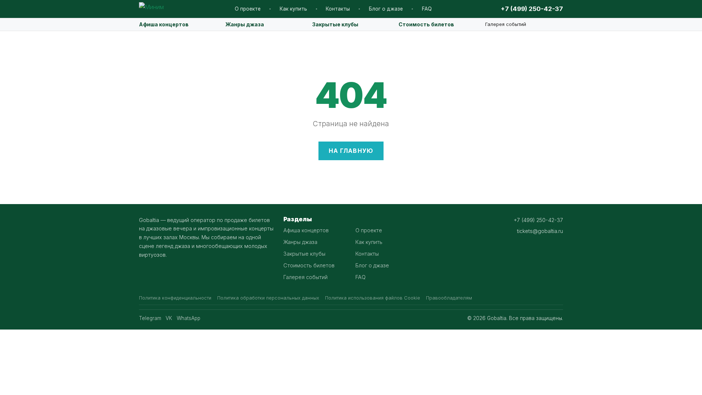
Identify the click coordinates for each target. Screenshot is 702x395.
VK (169, 318)
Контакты (338, 9)
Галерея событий (505, 24)
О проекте (248, 9)
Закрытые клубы (335, 24)
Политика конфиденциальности (175, 298)
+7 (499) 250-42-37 (532, 8)
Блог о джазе (386, 9)
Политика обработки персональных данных (268, 298)
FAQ (427, 9)
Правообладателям (449, 298)
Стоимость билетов (426, 24)
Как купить (293, 9)
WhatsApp (188, 318)
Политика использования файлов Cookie (372, 298)
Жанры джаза (245, 24)
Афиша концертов (164, 24)
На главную (351, 150)
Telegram (150, 318)
